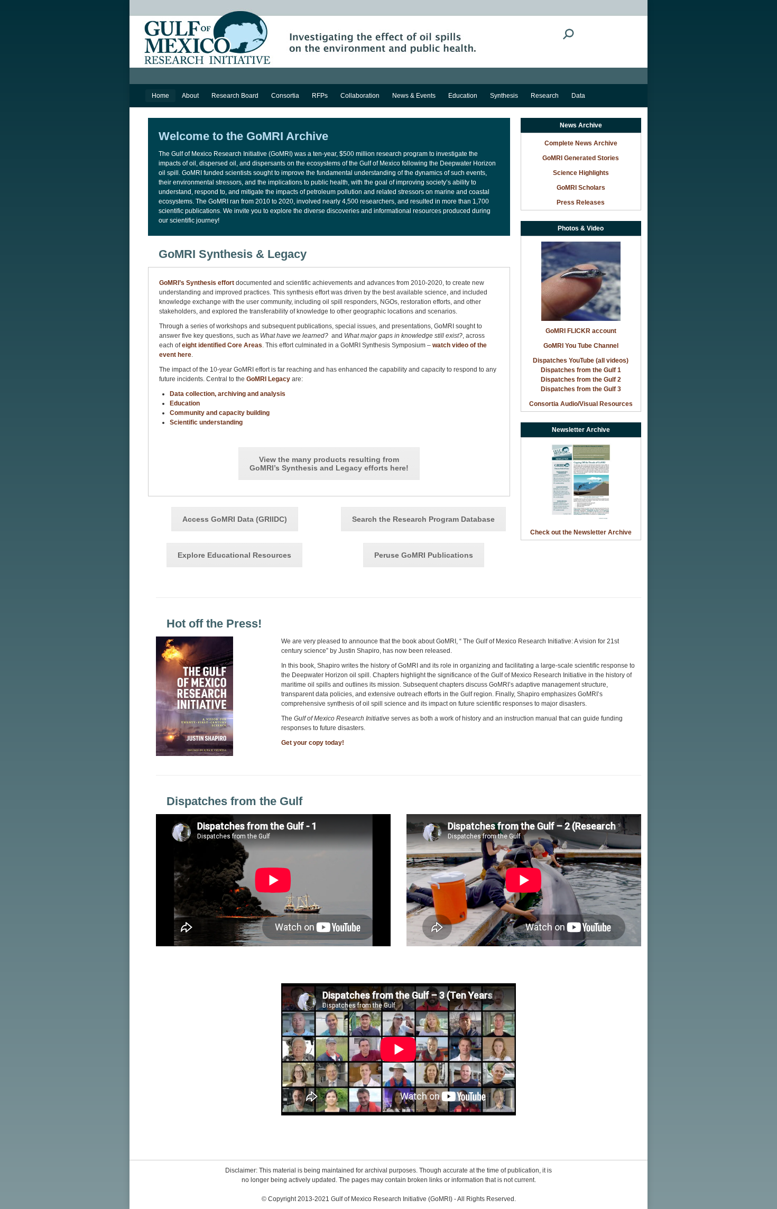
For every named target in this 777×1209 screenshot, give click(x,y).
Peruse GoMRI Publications (423, 555)
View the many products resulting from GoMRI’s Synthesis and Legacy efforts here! (329, 463)
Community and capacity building (220, 413)
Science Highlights (581, 173)
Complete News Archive (580, 143)
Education (185, 403)
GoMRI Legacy (268, 379)
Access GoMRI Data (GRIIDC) (234, 519)
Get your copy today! (312, 742)
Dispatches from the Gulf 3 (581, 389)
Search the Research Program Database (423, 519)
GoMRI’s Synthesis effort (196, 283)
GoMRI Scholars (581, 187)
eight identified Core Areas (222, 345)
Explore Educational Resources (234, 555)
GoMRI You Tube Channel (580, 345)
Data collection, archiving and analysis (227, 394)
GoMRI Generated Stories (580, 158)
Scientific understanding (206, 422)
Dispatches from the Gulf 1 (581, 370)
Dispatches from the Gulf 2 (581, 379)
